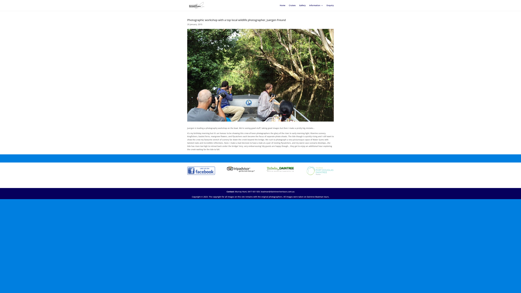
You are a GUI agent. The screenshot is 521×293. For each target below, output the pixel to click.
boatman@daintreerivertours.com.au (278, 191)
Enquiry (330, 5)
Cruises (292, 5)
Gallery (302, 5)
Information (314, 5)
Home (282, 5)
